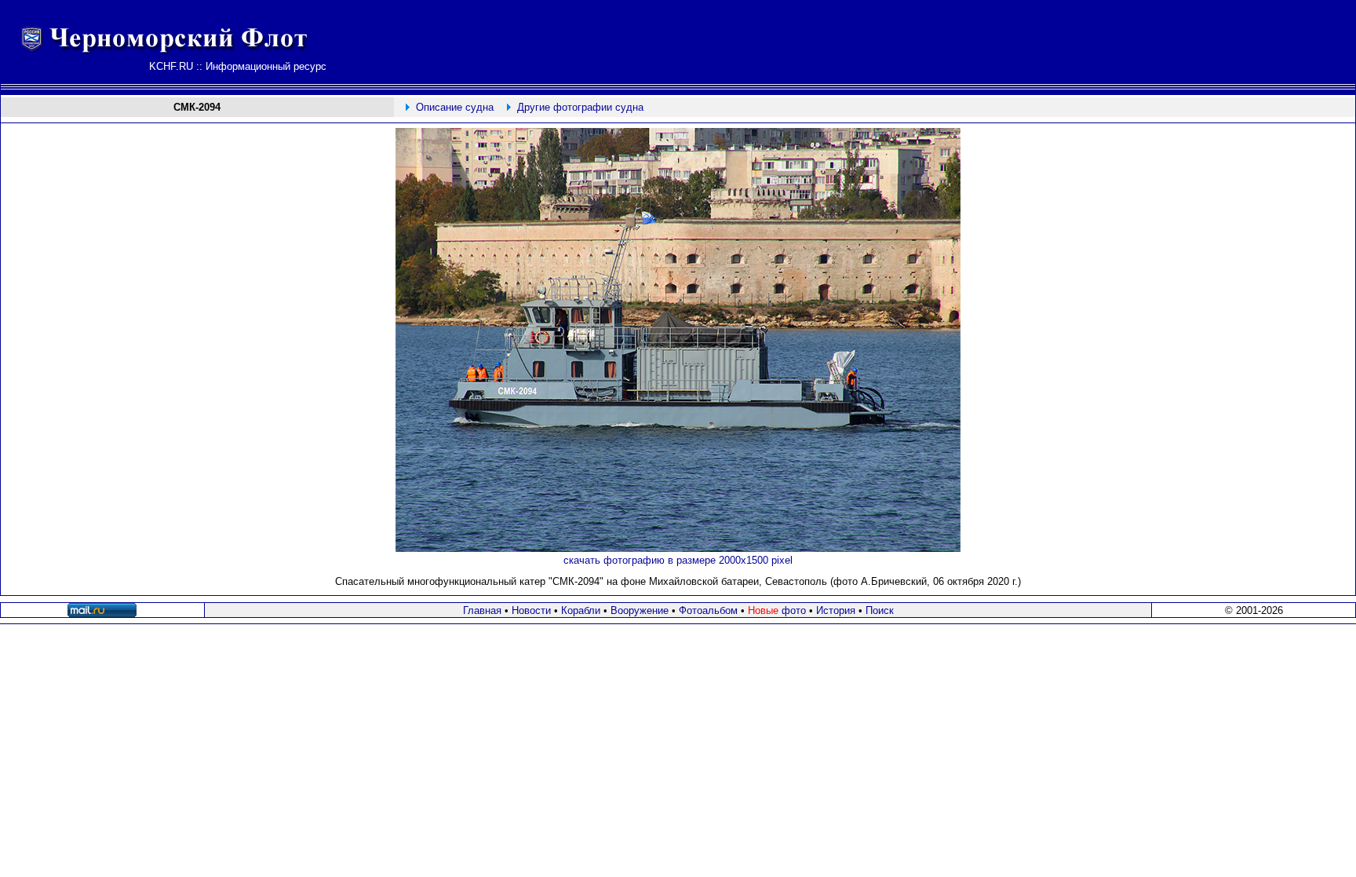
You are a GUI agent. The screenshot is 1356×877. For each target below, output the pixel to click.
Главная (482, 610)
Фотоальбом (708, 610)
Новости (531, 610)
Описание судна (455, 107)
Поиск (880, 610)
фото (777, 610)
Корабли (580, 610)
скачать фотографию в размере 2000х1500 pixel (678, 560)
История (835, 610)
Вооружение (640, 610)
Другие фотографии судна (580, 107)
